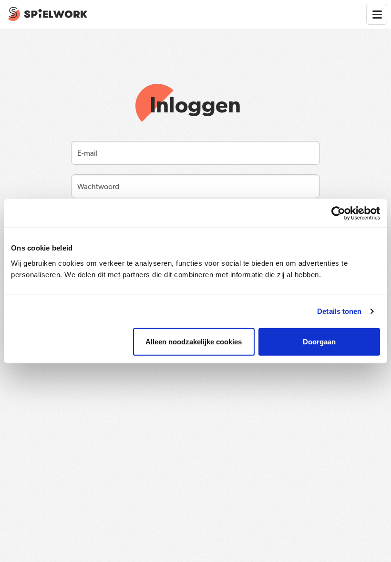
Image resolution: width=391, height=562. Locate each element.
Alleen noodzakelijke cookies (193, 341)
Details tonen (339, 311)
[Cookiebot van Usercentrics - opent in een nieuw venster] (338, 213)
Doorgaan (319, 341)
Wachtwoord (91, 183)
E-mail (84, 150)
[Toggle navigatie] (376, 14)
